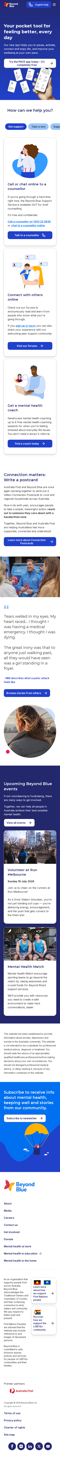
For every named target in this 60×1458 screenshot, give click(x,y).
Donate (8, 1239)
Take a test (38, 126)
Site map (9, 1434)
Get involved (12, 1232)
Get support (15, 126)
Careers (9, 1217)
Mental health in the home (20, 1260)
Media (8, 1210)
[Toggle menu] (54, 4)
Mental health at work (17, 1246)
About (8, 1203)
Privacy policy (12, 1420)
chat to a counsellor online (28, 225)
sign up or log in (26, 325)
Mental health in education (20, 1253)
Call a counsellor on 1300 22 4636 (29, 221)
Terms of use (12, 1413)
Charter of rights (14, 1427)
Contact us (11, 1225)
